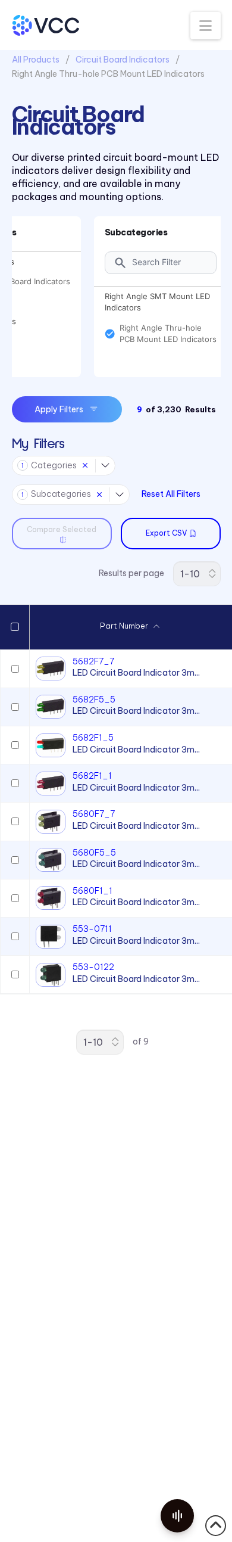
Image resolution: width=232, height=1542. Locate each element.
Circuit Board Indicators (123, 59)
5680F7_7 (94, 814)
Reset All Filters (171, 494)
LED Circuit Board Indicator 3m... (136, 672)
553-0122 (93, 967)
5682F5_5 (94, 699)
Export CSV (166, 532)
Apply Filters (59, 409)
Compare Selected (61, 529)
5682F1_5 (93, 737)
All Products (35, 59)
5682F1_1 (92, 775)
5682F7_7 (93, 661)
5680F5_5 (94, 852)
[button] (205, 25)
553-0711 (92, 929)
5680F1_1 (92, 890)
